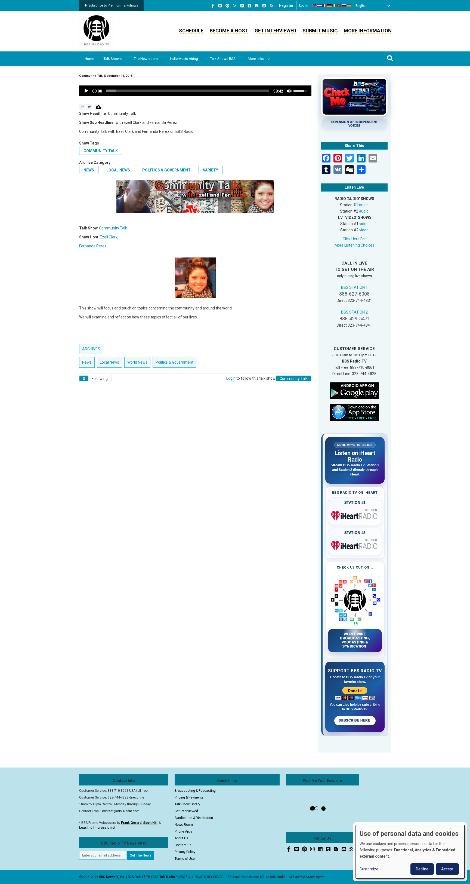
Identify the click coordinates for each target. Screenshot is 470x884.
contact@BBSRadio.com (121, 811)
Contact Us (183, 845)
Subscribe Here (355, 720)
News (89, 170)
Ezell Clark (109, 237)
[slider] (187, 91)
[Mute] (289, 91)
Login (231, 378)
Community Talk (101, 151)
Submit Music (320, 30)
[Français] (324, 6)
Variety (210, 170)
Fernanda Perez (93, 246)
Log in (303, 5)
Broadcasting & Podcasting (195, 791)
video (364, 224)
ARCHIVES (91, 349)
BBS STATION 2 (354, 312)
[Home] (96, 31)
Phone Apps (183, 831)
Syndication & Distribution (194, 818)
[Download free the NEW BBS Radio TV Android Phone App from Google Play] (354, 390)
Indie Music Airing (184, 59)
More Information (368, 30)
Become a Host (229, 30)
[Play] (86, 91)
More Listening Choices (354, 245)
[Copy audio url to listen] (89, 107)
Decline (422, 869)
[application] (195, 90)
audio (364, 205)
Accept (447, 869)
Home (89, 59)
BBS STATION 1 (354, 287)
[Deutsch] (329, 6)
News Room (184, 825)
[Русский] (344, 6)
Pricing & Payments (189, 797)
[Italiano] (334, 6)
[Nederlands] (319, 6)
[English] (315, 6)
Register (286, 5)
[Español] (349, 6)
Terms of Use (185, 859)
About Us (181, 838)
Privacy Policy (185, 852)
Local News (118, 170)
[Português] (339, 6)
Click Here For (354, 239)
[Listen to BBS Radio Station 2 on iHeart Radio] (355, 544)
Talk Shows (113, 59)
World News (137, 362)
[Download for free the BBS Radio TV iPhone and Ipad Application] (354, 412)
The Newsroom (146, 59)
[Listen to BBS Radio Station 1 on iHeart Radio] (355, 514)
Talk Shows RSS (223, 59)
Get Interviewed (275, 30)
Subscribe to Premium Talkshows (113, 5)
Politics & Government (166, 170)
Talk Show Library (187, 804)
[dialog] (410, 852)
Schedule (191, 30)
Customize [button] (369, 869)
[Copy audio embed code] (82, 107)
